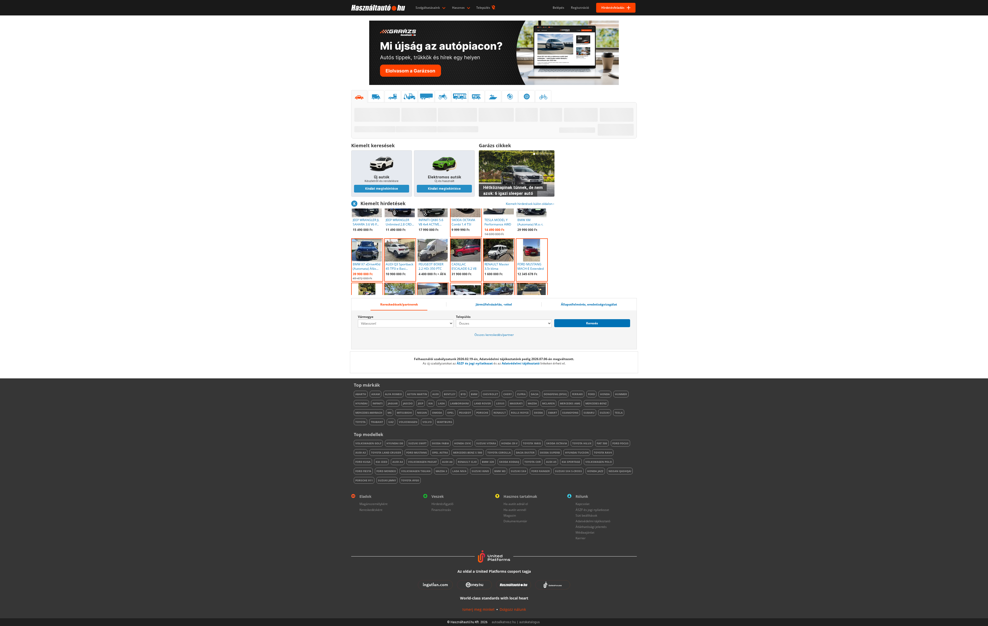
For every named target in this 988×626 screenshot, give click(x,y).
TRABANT (377, 422)
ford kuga (362, 462)
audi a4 (397, 462)
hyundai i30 (394, 443)
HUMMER (621, 394)
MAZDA (532, 403)
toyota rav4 (603, 452)
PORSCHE (482, 412)
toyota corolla (499, 452)
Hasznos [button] (458, 7)
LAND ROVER (482, 403)
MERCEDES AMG (570, 403)
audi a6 (447, 462)
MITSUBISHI (404, 412)
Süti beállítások (586, 515)
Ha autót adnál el (516, 504)
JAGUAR (393, 403)
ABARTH (360, 394)
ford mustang (416, 452)
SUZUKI (605, 412)
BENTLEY (449, 394)
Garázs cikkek (495, 145)
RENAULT (499, 412)
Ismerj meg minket (478, 609)
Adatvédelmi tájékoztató (521, 363)
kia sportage (571, 462)
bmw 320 (488, 462)
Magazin (510, 515)
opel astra (440, 452)
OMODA (437, 412)
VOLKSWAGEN (408, 422)
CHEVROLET (490, 394)
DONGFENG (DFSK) (555, 394)
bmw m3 (500, 471)
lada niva (459, 471)
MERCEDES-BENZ (596, 403)
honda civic (462, 443)
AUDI (435, 394)
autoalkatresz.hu (504, 622)
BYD (463, 394)
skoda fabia (440, 443)
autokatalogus (529, 622)
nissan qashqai (619, 471)
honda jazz (595, 471)
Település (483, 7)
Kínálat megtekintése (381, 188)
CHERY (507, 394)
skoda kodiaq (509, 462)
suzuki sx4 (518, 471)
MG (389, 412)
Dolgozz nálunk (513, 609)
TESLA (619, 412)
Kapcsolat (582, 504)
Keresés (592, 323)
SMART (552, 412)
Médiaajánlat (585, 532)
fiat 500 (602, 443)
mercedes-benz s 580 (467, 452)
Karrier (581, 538)
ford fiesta (363, 471)
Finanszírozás (441, 510)
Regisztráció (580, 7)
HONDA (605, 394)
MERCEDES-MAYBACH (368, 412)
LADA (441, 403)
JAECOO (408, 403)
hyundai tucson (577, 452)
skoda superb (550, 452)
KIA (430, 403)
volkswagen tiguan (415, 471)
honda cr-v (509, 443)
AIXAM (375, 394)
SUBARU (589, 412)
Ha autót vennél (515, 510)
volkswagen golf (368, 443)
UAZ (391, 422)
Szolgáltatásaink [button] (428, 7)
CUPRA (521, 394)
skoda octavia (556, 443)
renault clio (467, 462)
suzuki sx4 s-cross (568, 471)
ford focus (620, 443)
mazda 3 (441, 471)
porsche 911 (364, 480)
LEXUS (500, 403)
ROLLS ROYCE (520, 412)
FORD (591, 394)
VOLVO (427, 422)
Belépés (558, 7)
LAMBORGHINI (459, 403)
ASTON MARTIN (417, 394)
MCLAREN (548, 403)
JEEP (420, 403)
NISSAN (422, 412)
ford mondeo (386, 471)
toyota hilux (582, 443)
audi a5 (551, 462)
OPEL (450, 412)
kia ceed (381, 462)
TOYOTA (360, 422)
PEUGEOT (465, 412)
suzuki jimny (387, 480)
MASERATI (516, 403)
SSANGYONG (570, 412)
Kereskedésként (370, 510)
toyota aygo (410, 480)
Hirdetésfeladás (612, 7)
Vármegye (365, 317)
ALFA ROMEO (393, 394)
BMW (474, 394)
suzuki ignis (480, 471)
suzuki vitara (486, 443)
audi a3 (360, 452)
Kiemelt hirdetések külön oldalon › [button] (530, 204)
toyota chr (532, 462)
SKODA (538, 412)
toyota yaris (532, 443)
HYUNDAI (361, 403)
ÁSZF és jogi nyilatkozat (475, 363)
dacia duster (525, 452)
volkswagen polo (598, 462)
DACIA (535, 394)
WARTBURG (444, 422)
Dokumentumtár (515, 521)
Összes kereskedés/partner (494, 335)
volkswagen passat (422, 462)
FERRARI (577, 394)
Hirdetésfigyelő (442, 504)
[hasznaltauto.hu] (377, 7)
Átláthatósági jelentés (591, 527)
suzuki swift (417, 443)
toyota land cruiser (386, 452)
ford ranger (540, 471)
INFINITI (378, 403)
